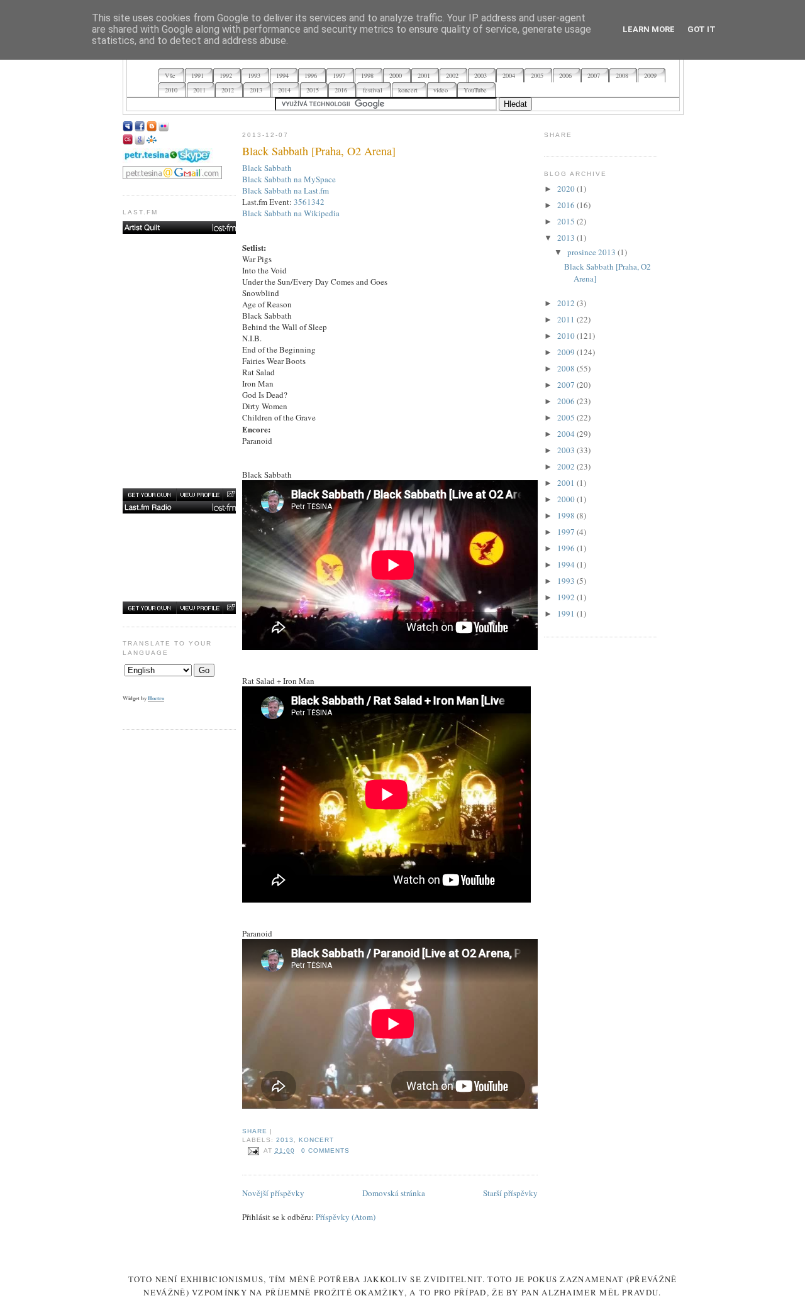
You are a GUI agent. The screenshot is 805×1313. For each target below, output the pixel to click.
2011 (567, 319)
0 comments (325, 1150)
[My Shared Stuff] (140, 141)
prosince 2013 (592, 252)
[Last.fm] (128, 141)
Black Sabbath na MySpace (289, 179)
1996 (567, 548)
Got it (701, 29)
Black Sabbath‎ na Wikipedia (291, 213)
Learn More (649, 29)
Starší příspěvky (510, 1193)
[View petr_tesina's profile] (199, 494)
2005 (567, 417)
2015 (567, 221)
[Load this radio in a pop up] (230, 608)
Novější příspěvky (273, 1193)
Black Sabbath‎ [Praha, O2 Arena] (319, 150)
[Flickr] (163, 128)
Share (254, 1131)
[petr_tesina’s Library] (180, 507)
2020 (567, 188)
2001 (567, 482)
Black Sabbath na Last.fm (285, 190)
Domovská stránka (393, 1193)
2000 (567, 499)
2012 (567, 303)
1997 (567, 531)
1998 (567, 515)
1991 (567, 613)
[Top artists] (180, 227)
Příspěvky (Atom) (345, 1216)
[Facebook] (140, 128)
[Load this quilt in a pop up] (230, 494)
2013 (285, 1139)
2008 (567, 368)
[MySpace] (128, 128)
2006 (567, 401)
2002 (567, 466)
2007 (567, 384)
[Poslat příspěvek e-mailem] (253, 1150)
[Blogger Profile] (152, 128)
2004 (567, 433)
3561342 (309, 201)
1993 (567, 580)
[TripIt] (152, 141)
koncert (316, 1139)
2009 (567, 352)
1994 (567, 564)
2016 (567, 205)
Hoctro (156, 698)
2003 (567, 450)
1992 (567, 597)
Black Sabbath (267, 167)
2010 (567, 335)
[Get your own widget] (149, 494)
